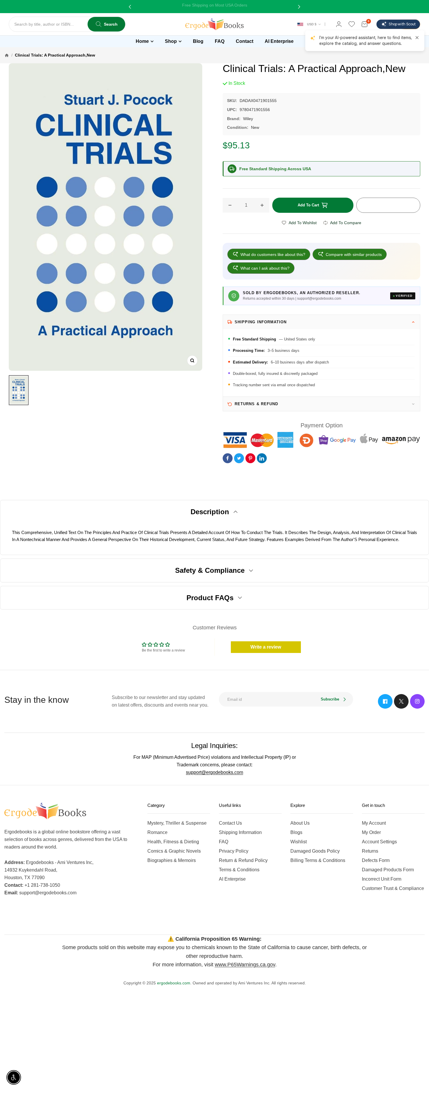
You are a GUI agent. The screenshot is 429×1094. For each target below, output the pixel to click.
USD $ (311, 24)
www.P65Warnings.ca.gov (245, 964)
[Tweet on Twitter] (239, 458)
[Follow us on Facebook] (385, 701)
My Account (374, 823)
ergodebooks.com (173, 983)
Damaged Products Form (388, 869)
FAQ (223, 841)
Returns (370, 851)
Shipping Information (240, 832)
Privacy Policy (233, 851)
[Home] (6, 55)
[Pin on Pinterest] (250, 458)
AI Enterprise (232, 879)
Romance (157, 832)
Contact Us (230, 823)
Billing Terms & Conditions (317, 860)
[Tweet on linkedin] (262, 458)
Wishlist (298, 841)
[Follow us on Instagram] (417, 701)
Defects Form (376, 860)
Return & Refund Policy (243, 860)
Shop (171, 41)
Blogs (296, 832)
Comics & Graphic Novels (174, 851)
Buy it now (388, 205)
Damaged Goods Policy (315, 851)
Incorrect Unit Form (381, 879)
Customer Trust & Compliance (393, 888)
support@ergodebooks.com (214, 772)
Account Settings (379, 841)
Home (142, 41)
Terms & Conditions (239, 869)
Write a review (265, 647)
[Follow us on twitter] (401, 701)
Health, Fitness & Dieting (173, 841)
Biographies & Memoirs (171, 860)
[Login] (338, 24)
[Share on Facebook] (228, 458)
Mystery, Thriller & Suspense (177, 823)
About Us (300, 823)
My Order (371, 832)
